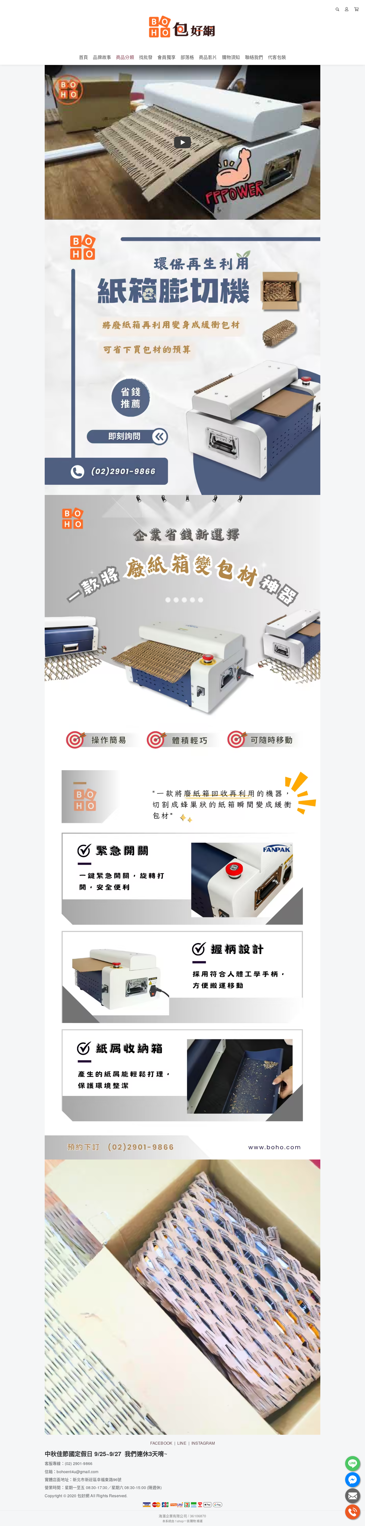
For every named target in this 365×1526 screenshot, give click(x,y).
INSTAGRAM (203, 1443)
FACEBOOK (161, 1443)
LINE (181, 1443)
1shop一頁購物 (185, 1521)
